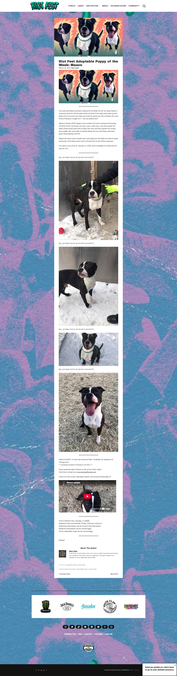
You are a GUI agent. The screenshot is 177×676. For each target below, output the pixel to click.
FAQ (80, 634)
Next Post (114, 574)
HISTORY (99, 634)
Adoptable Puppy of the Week (75, 565)
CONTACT (88, 634)
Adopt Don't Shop (70, 569)
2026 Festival (92, 6)
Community (134, 6)
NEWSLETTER (70, 634)
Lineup (81, 6)
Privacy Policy (134, 670)
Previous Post (64, 574)
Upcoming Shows (118, 6)
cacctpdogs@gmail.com (86, 472)
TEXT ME (108, 634)
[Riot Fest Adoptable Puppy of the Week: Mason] (88, 37)
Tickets (71, 6)
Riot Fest (75, 68)
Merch (105, 6)
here (89, 529)
